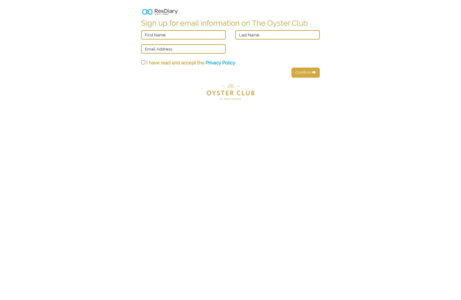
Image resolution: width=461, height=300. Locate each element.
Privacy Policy (220, 62)
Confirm (303, 72)
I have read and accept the (190, 62)
